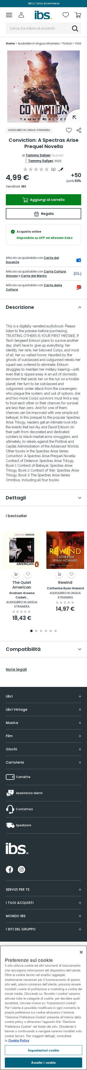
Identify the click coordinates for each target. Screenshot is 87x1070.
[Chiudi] (81, 952)
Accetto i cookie (43, 1062)
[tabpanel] (43, 86)
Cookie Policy (18, 1040)
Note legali (16, 669)
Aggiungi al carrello (47, 199)
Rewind (65, 582)
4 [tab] (46, 631)
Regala (47, 213)
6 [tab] (56, 631)
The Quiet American (21, 585)
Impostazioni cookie (43, 1050)
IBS (23, 186)
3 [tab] (41, 631)
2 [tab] (36, 631)
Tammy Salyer (38, 155)
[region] (43, 1008)
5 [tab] (51, 631)
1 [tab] (43, 119)
